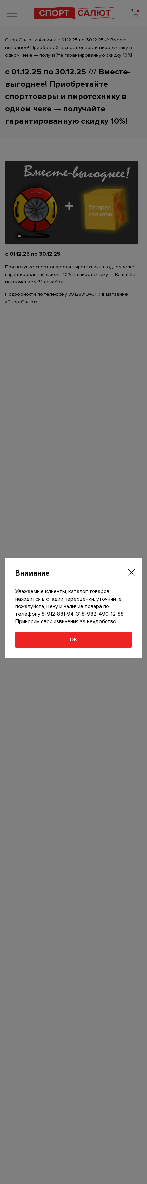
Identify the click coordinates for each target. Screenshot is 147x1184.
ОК (73, 639)
